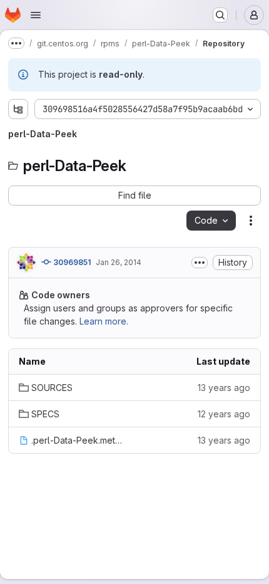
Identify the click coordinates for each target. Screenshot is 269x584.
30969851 (71, 262)
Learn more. (103, 321)
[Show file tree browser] (18, 109)
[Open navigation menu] (36, 15)
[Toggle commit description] (199, 262)
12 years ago (224, 414)
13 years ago (224, 387)
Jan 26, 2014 (118, 262)
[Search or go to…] (220, 15)
